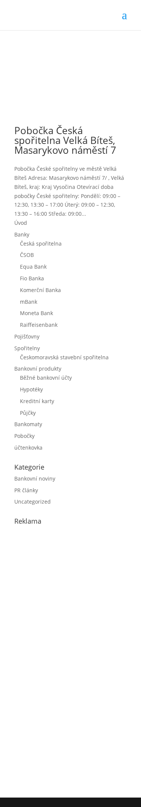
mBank (28, 301)
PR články (26, 490)
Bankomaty (28, 424)
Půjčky (28, 412)
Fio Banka (32, 278)
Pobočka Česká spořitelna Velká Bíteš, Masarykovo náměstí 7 (65, 140)
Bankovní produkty (37, 368)
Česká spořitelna (41, 243)
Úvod (20, 222)
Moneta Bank (36, 313)
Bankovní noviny (34, 478)
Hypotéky (31, 389)
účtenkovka (28, 447)
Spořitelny (27, 348)
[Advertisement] (70, 659)
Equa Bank (33, 266)
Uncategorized (32, 501)
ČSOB (27, 254)
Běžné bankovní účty (46, 377)
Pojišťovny (26, 336)
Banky (21, 234)
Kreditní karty (37, 401)
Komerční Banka (40, 290)
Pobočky (24, 435)
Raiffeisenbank (39, 324)
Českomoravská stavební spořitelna (64, 357)
